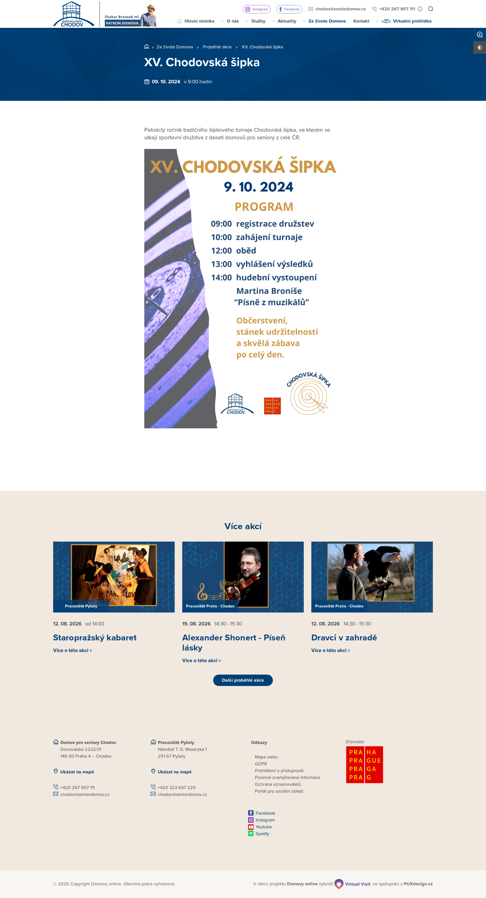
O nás (233, 21)
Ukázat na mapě (77, 772)
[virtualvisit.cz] (352, 884)
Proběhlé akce (217, 47)
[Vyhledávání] (430, 9)
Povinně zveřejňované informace (287, 777)
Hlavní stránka (199, 21)
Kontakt (361, 21)
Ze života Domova (327, 21)
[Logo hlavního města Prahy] (389, 765)
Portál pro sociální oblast (279, 791)
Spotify (262, 833)
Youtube (264, 827)
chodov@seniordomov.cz (340, 9)
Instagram (260, 9)
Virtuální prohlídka (412, 21)
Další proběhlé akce (243, 680)
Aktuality (287, 21)
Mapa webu (266, 757)
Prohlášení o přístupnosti (279, 770)
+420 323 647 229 (177, 787)
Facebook (291, 9)
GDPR (261, 764)
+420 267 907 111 (397, 9)
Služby (258, 21)
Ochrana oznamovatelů (278, 784)
